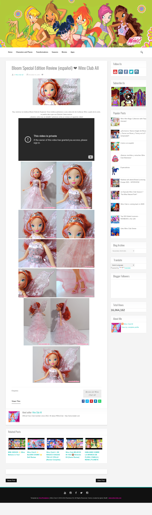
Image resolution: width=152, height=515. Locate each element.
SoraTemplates (44, 498)
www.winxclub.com (115, 498)
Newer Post (11, 480)
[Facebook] (126, 72)
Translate (127, 268)
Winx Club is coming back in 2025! (132, 204)
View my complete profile (130, 327)
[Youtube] (115, 72)
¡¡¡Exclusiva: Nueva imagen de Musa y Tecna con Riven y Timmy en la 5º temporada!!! (133, 133)
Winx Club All (37, 412)
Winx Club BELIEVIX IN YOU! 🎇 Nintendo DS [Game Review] (73, 454)
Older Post (101, 480)
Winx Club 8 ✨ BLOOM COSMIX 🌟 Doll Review (34, 454)
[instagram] (121, 72)
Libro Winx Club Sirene (128, 228)
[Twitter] (131, 72)
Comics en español (127, 143)
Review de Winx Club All (92, 393)
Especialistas (125, 167)
